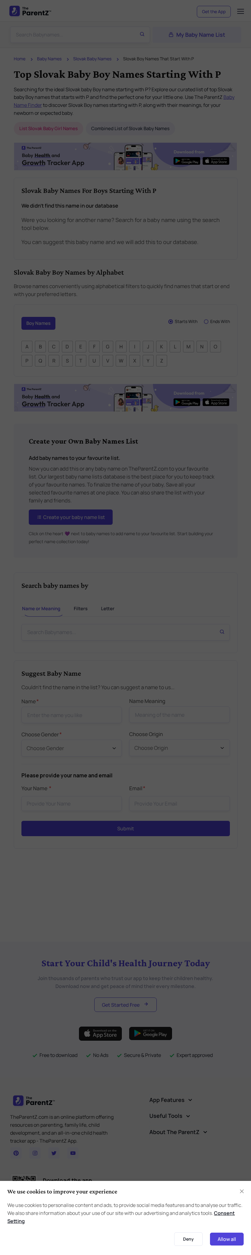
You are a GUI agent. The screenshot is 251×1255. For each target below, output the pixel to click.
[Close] (193, 526)
